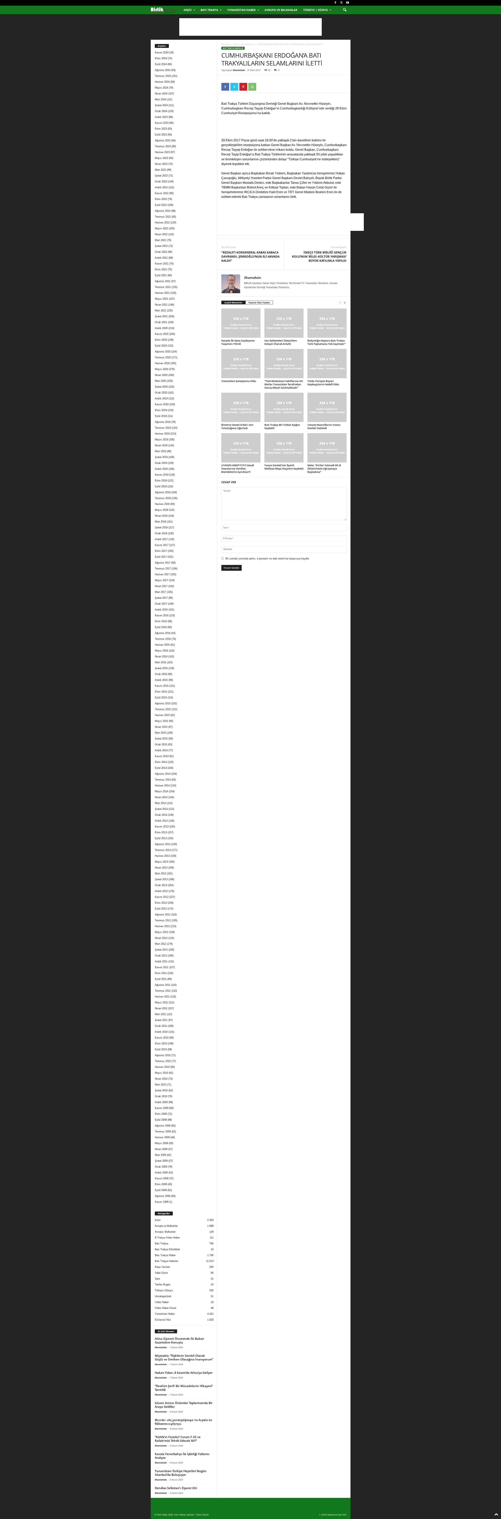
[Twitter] (341, 3)
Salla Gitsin (161, 1272)
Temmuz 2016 (163, 638)
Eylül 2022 (161, 204)
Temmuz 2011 (163, 990)
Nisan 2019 (161, 445)
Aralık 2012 (161, 891)
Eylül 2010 (161, 1049)
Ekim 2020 (161, 339)
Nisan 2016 (161, 656)
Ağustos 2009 (162, 1125)
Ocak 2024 (161, 111)
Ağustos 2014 (162, 773)
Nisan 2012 (161, 937)
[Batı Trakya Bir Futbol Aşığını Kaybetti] (284, 407)
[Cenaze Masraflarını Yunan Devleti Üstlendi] (327, 407)
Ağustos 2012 (162, 914)
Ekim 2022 (161, 199)
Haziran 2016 (162, 644)
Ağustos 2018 (162, 492)
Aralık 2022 (161, 187)
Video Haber (162, 1302)
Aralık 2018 (161, 468)
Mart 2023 (160, 169)
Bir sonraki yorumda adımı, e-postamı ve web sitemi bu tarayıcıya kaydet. (267, 558)
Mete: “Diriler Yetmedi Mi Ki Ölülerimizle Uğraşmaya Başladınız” (324, 468)
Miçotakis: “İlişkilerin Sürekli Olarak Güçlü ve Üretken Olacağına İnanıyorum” (184, 1357)
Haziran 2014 (162, 785)
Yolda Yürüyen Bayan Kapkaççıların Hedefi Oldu (323, 382)
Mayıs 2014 (161, 791)
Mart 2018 (160, 521)
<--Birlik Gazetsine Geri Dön (333, 1514)
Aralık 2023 (161, 117)
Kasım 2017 (162, 545)
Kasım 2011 (161, 967)
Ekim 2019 (161, 410)
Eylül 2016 (161, 627)
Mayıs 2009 (161, 1143)
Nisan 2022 (161, 234)
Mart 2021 (160, 310)
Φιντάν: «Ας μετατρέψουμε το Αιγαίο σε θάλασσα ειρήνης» (183, 1422)
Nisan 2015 (161, 726)
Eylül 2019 (161, 416)
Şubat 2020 (161, 386)
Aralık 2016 (161, 609)
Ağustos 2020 (162, 351)
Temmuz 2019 (163, 427)
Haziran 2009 (162, 1137)
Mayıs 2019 (161, 439)
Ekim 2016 (161, 621)
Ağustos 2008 (162, 1196)
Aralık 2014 (161, 750)
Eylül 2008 (161, 1190)
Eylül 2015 (161, 697)
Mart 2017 (160, 592)
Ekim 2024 (161, 58)
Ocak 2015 (161, 744)
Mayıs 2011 (161, 1002)
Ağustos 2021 (162, 281)
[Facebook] (335, 3)
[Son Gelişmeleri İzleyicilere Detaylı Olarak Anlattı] (284, 323)
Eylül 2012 (161, 908)
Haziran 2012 (162, 926)
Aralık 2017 (161, 539)
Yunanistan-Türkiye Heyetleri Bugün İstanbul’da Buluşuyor (180, 1473)
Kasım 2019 (162, 404)
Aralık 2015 (161, 679)
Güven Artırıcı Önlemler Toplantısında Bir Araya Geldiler (184, 1405)
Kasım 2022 (162, 193)
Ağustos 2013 (162, 844)
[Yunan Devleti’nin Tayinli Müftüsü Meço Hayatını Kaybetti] (284, 447)
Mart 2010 (160, 1084)
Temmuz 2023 (163, 146)
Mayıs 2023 (161, 158)
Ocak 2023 (161, 181)
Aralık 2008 (161, 1172)
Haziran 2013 (162, 855)
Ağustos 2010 (162, 1055)
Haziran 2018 (162, 504)
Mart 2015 (160, 732)
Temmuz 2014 (163, 779)
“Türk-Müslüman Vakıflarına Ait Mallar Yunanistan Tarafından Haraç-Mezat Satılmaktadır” (283, 384)
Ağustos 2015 (162, 703)
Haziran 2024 (162, 81)
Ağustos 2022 (162, 210)
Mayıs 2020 (161, 369)
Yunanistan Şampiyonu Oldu (238, 381)
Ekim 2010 (161, 1043)
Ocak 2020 (161, 392)
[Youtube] (347, 3)
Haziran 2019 (162, 433)
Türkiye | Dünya (315, 10)
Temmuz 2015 (163, 709)
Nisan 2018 (161, 515)
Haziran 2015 (162, 715)
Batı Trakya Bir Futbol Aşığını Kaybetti (282, 426)
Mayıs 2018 (161, 509)
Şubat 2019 (161, 457)
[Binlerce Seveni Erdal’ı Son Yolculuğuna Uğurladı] (240, 407)
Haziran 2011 (162, 996)
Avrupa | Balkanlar (165, 1231)
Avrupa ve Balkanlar (281, 10)
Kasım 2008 (162, 1178)
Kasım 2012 (162, 896)
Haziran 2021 (162, 292)
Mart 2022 (160, 240)
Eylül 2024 (161, 64)
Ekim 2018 (161, 480)
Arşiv (188, 10)
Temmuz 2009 (163, 1131)
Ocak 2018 (161, 533)
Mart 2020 (160, 380)
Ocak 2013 (161, 885)
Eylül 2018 (161, 486)
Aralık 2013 (161, 820)
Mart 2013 (160, 873)
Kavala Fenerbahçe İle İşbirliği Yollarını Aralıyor (182, 1456)
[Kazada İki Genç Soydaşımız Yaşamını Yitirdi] (240, 323)
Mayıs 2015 (161, 721)
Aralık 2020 (161, 328)
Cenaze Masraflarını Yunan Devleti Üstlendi (323, 426)
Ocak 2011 (161, 1025)
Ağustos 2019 (162, 421)
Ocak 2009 (161, 1166)
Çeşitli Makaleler (233, 302)
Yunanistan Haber (241, 10)
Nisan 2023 (161, 163)
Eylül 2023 (161, 134)
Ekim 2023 (161, 128)
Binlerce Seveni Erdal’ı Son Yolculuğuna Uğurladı (237, 426)
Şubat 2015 (161, 738)
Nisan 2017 (161, 586)
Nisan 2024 (161, 93)
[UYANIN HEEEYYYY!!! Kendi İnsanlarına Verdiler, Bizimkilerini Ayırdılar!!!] (240, 447)
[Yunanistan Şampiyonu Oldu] (240, 363)
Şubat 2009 (161, 1160)
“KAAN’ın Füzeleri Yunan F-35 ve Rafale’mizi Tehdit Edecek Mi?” (178, 1439)
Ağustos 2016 (162, 633)
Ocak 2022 (161, 251)
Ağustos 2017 (162, 562)
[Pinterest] (243, 87)
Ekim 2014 (161, 762)
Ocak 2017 (161, 603)
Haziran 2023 (162, 152)
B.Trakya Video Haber (167, 1237)
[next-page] (345, 303)
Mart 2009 (160, 1154)
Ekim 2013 (161, 832)
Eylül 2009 (161, 1119)
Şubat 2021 (161, 316)
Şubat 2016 (161, 668)
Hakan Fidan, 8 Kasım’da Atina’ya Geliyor (184, 1373)
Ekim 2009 (161, 1113)
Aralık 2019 (161, 398)
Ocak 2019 (161, 463)
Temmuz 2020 (163, 357)
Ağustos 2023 (162, 140)
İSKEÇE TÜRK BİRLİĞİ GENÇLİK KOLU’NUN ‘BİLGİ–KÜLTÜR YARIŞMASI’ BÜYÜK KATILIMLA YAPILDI (319, 256)
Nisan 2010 (161, 1078)
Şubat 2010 (161, 1090)
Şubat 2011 (161, 1020)
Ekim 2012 (161, 902)
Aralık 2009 (161, 1102)
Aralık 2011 (161, 961)
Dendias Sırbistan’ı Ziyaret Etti (176, 1488)
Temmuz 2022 (163, 216)
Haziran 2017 (162, 574)
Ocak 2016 (161, 674)
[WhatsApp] (252, 87)
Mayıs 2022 (161, 228)
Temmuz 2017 (163, 568)
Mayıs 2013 (161, 861)
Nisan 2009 (161, 1149)
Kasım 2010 (162, 1037)
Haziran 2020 (162, 363)
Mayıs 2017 (161, 580)
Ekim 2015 (161, 691)
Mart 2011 (160, 1014)
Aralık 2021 (161, 257)
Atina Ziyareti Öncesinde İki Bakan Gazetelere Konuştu (179, 1340)
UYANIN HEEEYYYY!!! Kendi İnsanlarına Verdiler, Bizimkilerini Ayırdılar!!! (237, 468)
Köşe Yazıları (162, 1266)
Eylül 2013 (161, 838)
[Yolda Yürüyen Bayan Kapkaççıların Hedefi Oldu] (327, 363)
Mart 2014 (160, 803)
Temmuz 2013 (163, 850)
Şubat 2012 (161, 949)
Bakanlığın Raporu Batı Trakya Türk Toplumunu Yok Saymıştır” (326, 342)
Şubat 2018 (161, 527)
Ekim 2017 (161, 550)
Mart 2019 (160, 451)
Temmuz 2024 (163, 75)
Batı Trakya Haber (165, 1255)
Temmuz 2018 (163, 498)
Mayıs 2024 (161, 87)
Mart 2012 (160, 943)
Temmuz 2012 (163, 920)
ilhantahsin (239, 70)
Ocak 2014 (161, 814)
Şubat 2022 (161, 246)
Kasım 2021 (162, 263)
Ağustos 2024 (162, 70)
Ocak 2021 (161, 322)
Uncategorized (163, 1296)
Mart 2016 (160, 662)
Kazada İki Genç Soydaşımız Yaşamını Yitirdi (238, 342)
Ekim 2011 (161, 973)
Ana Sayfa (225, 44)
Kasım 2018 (162, 474)
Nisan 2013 (161, 867)
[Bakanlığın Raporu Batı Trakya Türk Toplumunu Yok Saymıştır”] (327, 323)
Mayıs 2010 (161, 1072)
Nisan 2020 (161, 375)
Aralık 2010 (161, 1031)
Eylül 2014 (161, 767)
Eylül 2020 (161, 345)
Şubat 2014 (161, 808)
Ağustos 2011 (162, 984)
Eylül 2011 (161, 979)
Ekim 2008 (161, 1184)
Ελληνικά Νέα (163, 1319)
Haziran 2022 (162, 222)
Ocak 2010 (161, 1096)
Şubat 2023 (161, 175)
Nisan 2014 (161, 797)
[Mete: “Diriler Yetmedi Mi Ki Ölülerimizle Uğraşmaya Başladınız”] (327, 447)
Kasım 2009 (162, 1108)
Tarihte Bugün (162, 1284)
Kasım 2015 (162, 685)
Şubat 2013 (161, 879)
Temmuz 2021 (163, 287)
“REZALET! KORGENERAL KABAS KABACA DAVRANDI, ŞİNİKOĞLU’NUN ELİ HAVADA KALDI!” (250, 256)
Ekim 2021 (161, 269)
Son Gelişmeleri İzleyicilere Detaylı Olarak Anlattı (280, 342)
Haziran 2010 (162, 1067)
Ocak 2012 (161, 955)
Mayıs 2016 (161, 650)
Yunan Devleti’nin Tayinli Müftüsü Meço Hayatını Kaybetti (284, 466)
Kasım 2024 (162, 52)
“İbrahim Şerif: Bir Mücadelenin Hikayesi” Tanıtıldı (184, 1388)
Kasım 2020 (162, 333)
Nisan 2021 (161, 304)
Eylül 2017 (161, 556)
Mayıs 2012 (161, 932)
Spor (157, 1278)
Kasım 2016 (162, 615)
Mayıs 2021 (161, 298)
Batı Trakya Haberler (243, 44)
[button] (344, 10)
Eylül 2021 (161, 275)
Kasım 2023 (162, 122)
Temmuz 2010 (163, 1061)
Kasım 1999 (162, 1201)
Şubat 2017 (161, 597)
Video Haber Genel (165, 1308)
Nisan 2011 (161, 1008)
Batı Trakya (209, 10)
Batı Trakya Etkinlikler (167, 1249)
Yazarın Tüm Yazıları (259, 302)
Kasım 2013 (162, 826)
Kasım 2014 (162, 756)
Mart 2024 (160, 99)
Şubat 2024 (161, 105)
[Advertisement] (250, 27)
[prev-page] (340, 303)
